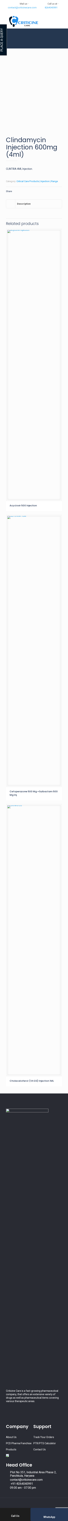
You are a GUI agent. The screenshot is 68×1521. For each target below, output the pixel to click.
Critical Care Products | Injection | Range (37, 181)
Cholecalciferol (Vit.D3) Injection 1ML (32, 1081)
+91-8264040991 (21, 1484)
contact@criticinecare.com (22, 7)
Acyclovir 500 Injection (23, 505)
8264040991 (51, 7)
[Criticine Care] (34, 21)
